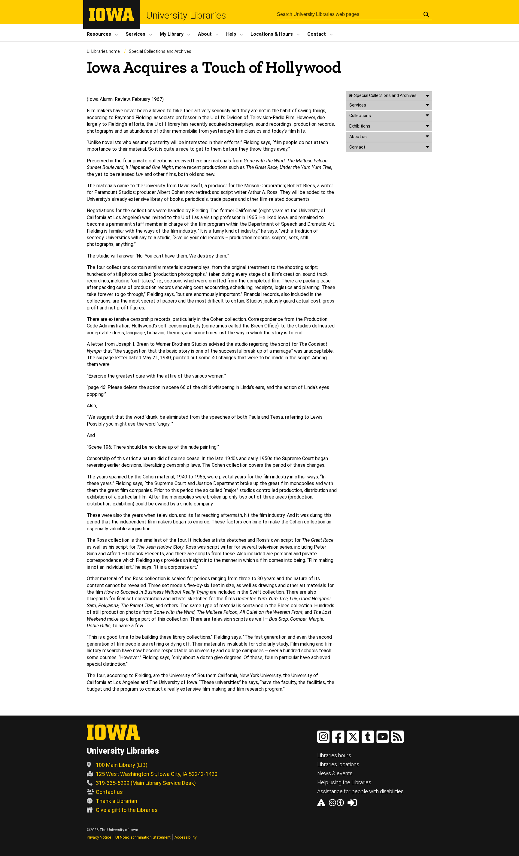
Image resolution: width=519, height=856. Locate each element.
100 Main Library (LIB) (121, 765)
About (205, 34)
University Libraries (186, 15)
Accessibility (185, 837)
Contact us (109, 792)
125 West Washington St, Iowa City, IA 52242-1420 (156, 774)
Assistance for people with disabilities (360, 791)
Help (231, 34)
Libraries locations (338, 764)
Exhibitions (359, 126)
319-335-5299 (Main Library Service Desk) (146, 783)
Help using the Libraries (344, 782)
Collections (360, 115)
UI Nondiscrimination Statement (143, 837)
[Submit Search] (426, 14)
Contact (316, 34)
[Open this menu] (427, 95)
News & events (335, 773)
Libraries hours (334, 755)
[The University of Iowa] (111, 19)
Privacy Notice (99, 837)
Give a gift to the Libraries (127, 810)
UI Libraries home (103, 51)
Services (135, 34)
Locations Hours (271, 34)
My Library (172, 34)
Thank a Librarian (116, 801)
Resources (99, 34)
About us (358, 136)
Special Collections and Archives (160, 51)
